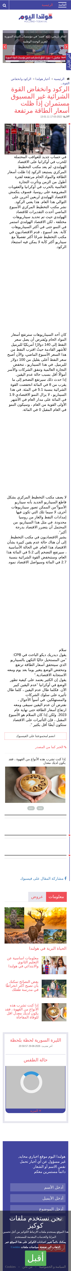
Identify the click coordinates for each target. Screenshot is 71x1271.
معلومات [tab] (56, 896)
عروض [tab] (37, 896)
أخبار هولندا (42, 79)
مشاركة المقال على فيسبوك (42, 878)
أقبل (35, 1258)
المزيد (34, 1111)
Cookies (15, 1247)
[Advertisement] (35, 291)
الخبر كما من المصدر (49, 747)
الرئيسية (59, 79)
